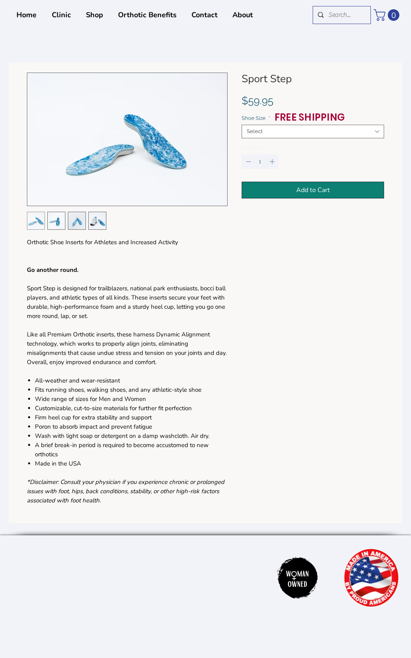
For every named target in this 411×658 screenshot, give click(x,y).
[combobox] (313, 131)
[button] (388, 15)
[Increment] (273, 161)
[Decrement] (247, 161)
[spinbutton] (260, 161)
